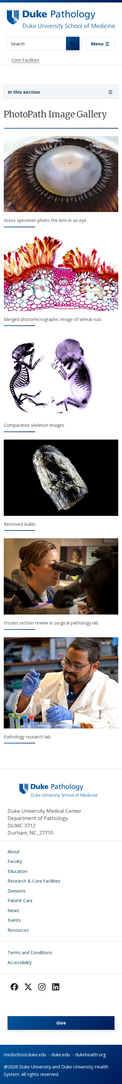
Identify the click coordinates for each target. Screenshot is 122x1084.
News (13, 910)
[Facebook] (14, 987)
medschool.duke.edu (25, 1055)
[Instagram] (42, 987)
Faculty (15, 861)
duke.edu (60, 1055)
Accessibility (20, 962)
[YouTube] (56, 987)
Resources (18, 930)
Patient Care (20, 900)
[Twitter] (28, 987)
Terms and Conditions (30, 952)
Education (18, 871)
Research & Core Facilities (34, 881)
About (14, 852)
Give (61, 1023)
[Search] (72, 43)
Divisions (17, 891)
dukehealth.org (90, 1055)
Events (14, 920)
